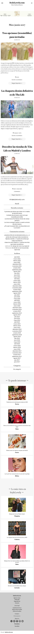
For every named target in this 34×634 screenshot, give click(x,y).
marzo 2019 (17, 324)
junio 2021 (17, 275)
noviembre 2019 (17, 309)
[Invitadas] (17, 583)
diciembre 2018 (17, 329)
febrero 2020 (17, 304)
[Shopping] (17, 511)
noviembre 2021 (17, 266)
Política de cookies (17, 611)
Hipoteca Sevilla (9, 239)
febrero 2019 (17, 325)
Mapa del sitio (17, 601)
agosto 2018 (17, 336)
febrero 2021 (17, 282)
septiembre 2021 (17, 269)
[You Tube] (22, 621)
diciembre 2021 (17, 264)
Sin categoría (17, 369)
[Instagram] (20, 621)
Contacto (17, 603)
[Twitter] (14, 621)
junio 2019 (17, 318)
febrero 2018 (17, 347)
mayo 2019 (17, 320)
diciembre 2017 (17, 351)
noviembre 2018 (17, 331)
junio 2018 (17, 340)
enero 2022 (17, 262)
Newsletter (17, 624)
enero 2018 (17, 349)
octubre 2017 (17, 354)
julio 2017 (17, 360)
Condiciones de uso (17, 607)
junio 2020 (17, 297)
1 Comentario (17, 191)
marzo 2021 (17, 280)
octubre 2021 (17, 268)
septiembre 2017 (17, 356)
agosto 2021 (17, 271)
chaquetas (16, 132)
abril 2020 (17, 300)
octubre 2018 (17, 333)
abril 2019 (17, 322)
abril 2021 (17, 278)
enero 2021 (17, 284)
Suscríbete (17, 626)
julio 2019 (17, 316)
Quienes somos (17, 598)
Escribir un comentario (17, 79)
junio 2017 (17, 362)
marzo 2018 (17, 345)
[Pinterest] (17, 621)
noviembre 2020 (17, 288)
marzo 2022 (17, 259)
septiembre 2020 (17, 291)
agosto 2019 (17, 315)
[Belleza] (17, 471)
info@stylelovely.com (17, 199)
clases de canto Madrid (11, 242)
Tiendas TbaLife (19, 188)
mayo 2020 (17, 298)
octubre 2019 (17, 311)
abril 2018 (17, 344)
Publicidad (17, 599)
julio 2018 (17, 338)
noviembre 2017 (17, 353)
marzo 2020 (17, 302)
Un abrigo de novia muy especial (20, 246)
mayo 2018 (17, 342)
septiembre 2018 (17, 335)
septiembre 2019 (17, 313)
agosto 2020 (17, 293)
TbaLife (14, 188)
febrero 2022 (17, 260)
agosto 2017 (17, 358)
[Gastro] (17, 448)
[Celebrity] (17, 535)
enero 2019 (17, 327)
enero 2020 (17, 306)
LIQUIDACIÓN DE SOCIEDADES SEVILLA (15, 235)
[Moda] (17, 423)
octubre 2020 (17, 289)
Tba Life (17, 77)
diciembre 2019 (17, 307)
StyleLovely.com (17, 3)
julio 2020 (17, 295)
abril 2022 (17, 257)
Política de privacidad (17, 609)
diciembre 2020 (17, 286)
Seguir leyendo (16, 83)
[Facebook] (11, 621)
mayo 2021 (17, 277)
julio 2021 (17, 273)
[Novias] (17, 399)
